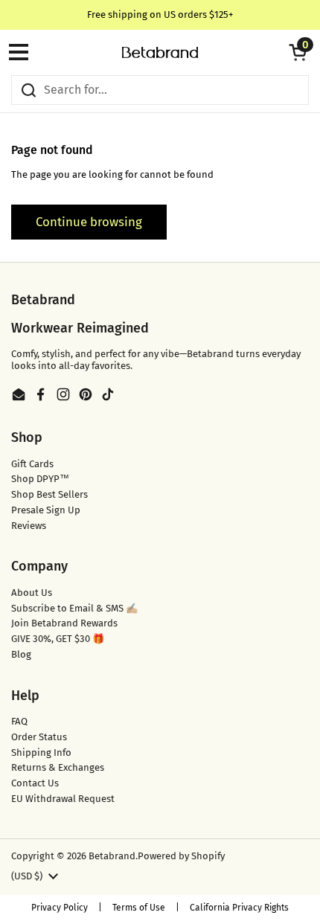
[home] (160, 52)
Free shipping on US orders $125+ (160, 14)
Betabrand (112, 855)
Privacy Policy (59, 907)
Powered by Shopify (181, 855)
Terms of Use (138, 907)
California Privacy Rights (239, 907)
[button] (298, 52)
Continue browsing (89, 221)
